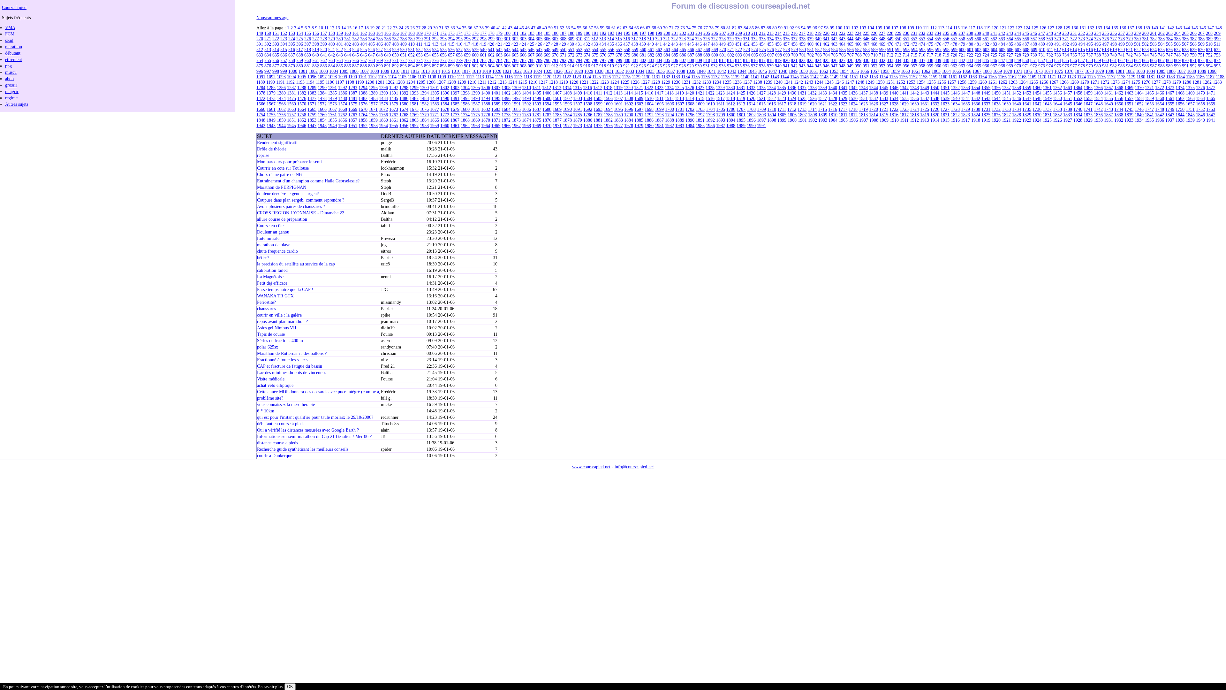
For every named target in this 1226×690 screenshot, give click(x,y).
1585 (454, 103)
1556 (1118, 98)
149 (259, 33)
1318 (607, 87)
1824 (975, 114)
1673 (393, 109)
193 (611, 33)
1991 (761, 125)
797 (603, 60)
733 (1057, 54)
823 (810, 60)
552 (579, 49)
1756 (281, 114)
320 (658, 38)
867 (1161, 60)
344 (850, 38)
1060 (905, 71)
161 (355, 33)
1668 (342, 109)
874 (1217, 60)
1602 (628, 103)
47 (533, 27)
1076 (1068, 71)
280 (339, 38)
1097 (322, 76)
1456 (1057, 93)
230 (906, 33)
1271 (1094, 82)
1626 (873, 103)
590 (882, 49)
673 (579, 54)
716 (922, 54)
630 (1201, 49)
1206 (431, 82)
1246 (839, 82)
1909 (884, 120)
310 (579, 38)
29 (430, 27)
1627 (883, 103)
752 (1209, 54)
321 (666, 38)
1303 (454, 87)
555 (603, 49)
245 (1025, 33)
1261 (992, 82)
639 (307, 54)
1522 (771, 98)
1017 (466, 71)
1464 (1139, 93)
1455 (1047, 93)
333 (762, 38)
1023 (527, 71)
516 (291, 49)
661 (483, 54)
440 (650, 44)
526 (371, 49)
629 (1193, 49)
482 (985, 44)
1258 (961, 82)
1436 (853, 93)
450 (730, 44)
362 (993, 38)
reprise (263, 155)
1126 (606, 76)
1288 (301, 87)
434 (602, 44)
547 (539, 49)
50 (550, 27)
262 (1161, 33)
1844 (1180, 114)
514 (275, 49)
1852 (301, 120)
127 (1051, 27)
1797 (700, 114)
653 (419, 54)
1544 (996, 98)
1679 (454, 109)
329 (730, 38)
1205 (420, 82)
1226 (635, 82)
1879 (577, 120)
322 (674, 38)
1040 (701, 71)
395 (291, 44)
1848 (260, 120)
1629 (904, 103)
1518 (730, 98)
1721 (883, 109)
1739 (1067, 109)
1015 (445, 71)
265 (1185, 33)
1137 (715, 76)
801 (635, 60)
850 (1025, 60)
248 (1049, 33)
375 (1097, 38)
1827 (1006, 114)
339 (810, 38)
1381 (291, 93)
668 (539, 54)
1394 (424, 93)
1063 (936, 71)
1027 (568, 71)
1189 (260, 82)
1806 (792, 114)
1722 (893, 109)
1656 (1180, 103)
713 (898, 54)
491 (1057, 44)
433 (594, 44)
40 (493, 27)
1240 (778, 82)
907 (515, 65)
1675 (414, 109)
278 (323, 38)
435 (610, 44)
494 (1081, 44)
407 (387, 44)
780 (467, 60)
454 (762, 44)
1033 (629, 71)
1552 (1077, 98)
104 (870, 27)
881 (307, 65)
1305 (475, 87)
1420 (689, 93)
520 (323, 49)
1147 (814, 76)
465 (850, 44)
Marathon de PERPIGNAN (281, 187)
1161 (953, 76)
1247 (849, 82)
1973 (577, 125)
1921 (1006, 120)
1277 (1156, 82)
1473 (271, 98)
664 (507, 54)
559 (635, 49)
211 (754, 33)
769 (379, 60)
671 (563, 54)
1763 (352, 114)
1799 (720, 114)
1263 (1013, 82)
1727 (945, 109)
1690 (567, 109)
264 (1177, 33)
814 (738, 60)
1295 (373, 87)
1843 (1169, 114)
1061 (915, 71)
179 (499, 33)
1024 (537, 71)
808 (690, 60)
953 (882, 65)
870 (1185, 60)
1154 (883, 76)
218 (810, 33)
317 (634, 38)
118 (979, 27)
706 (842, 54)
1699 (659, 109)
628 (1185, 49)
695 (754, 54)
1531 (863, 98)
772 (403, 60)
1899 (781, 120)
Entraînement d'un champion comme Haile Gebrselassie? (308, 180)
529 (395, 49)
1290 (322, 87)
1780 (526, 114)
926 (666, 65)
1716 (832, 109)
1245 (829, 82)
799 (619, 60)
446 (698, 44)
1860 (383, 120)
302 (515, 38)
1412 (607, 93)
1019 (486, 71)
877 (275, 65)
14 (343, 27)
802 (642, 60)
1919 (985, 120)
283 (363, 38)
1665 (311, 109)
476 (938, 44)
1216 (532, 82)
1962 (465, 125)
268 (1209, 33)
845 (985, 60)
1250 (880, 82)
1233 (706, 82)
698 (778, 54)
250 (1065, 33)
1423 (720, 93)
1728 (955, 109)
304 (531, 38)
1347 (904, 87)
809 (698, 60)
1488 (424, 98)
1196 (330, 82)
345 (858, 38)
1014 (435, 71)
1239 (767, 82)
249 (1057, 33)
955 (898, 65)
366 (1025, 38)
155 (307, 33)
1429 (781, 93)
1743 (1108, 109)
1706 (730, 109)
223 (850, 33)
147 (1210, 27)
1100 (352, 76)
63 (625, 27)
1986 (710, 125)
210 (746, 33)
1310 (526, 87)
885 (339, 65)
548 (547, 49)
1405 (536, 93)
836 (914, 60)
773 (411, 60)
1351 (945, 87)
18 (366, 27)
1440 (893, 93)
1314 (567, 87)
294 (451, 38)
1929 (1088, 120)
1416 (648, 93)
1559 (1149, 98)
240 (985, 33)
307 (555, 38)
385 (1177, 38)
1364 (1077, 87)
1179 (1131, 76)
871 (1193, 60)
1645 (1067, 103)
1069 (997, 71)
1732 (996, 109)
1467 (1169, 93)
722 (969, 54)
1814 (873, 114)
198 (650, 33)
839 (938, 60)
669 (547, 54)
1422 (710, 93)
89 (774, 27)
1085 (1160, 71)
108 (902, 27)
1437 (863, 93)
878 (283, 65)
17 (361, 27)
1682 (485, 109)
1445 (945, 93)
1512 (669, 98)
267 (1201, 33)
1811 (843, 114)
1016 (455, 71)
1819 (924, 114)
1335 (781, 87)
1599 (598, 103)
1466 (1159, 93)
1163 (972, 76)
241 (993, 33)
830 (866, 60)
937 (754, 65)
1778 (506, 114)
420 (491, 44)
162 (363, 33)
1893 (720, 120)
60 (608, 27)
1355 (985, 87)
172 (443, 33)
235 (945, 33)
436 (618, 44)
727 (1009, 54)
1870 (485, 120)
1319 (618, 87)
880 (299, 65)
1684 (506, 109)
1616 (771, 103)
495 (1089, 44)
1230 (675, 82)
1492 (465, 98)
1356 (996, 87)
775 (427, 60)
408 (395, 44)
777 (443, 60)
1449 (985, 93)
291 (427, 38)
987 (1153, 65)
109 (910, 27)
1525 (802, 98)
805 (666, 60)
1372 (1159, 87)
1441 (904, 93)
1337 (802, 87)
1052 (823, 71)
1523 (781, 98)
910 (539, 65)
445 (690, 44)
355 (938, 38)
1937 (1169, 120)
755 (267, 60)
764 (339, 60)
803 (650, 60)
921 (626, 65)
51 (556, 27)
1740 (1077, 109)
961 (945, 65)
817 (762, 60)
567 (698, 49)
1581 (414, 103)
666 (523, 54)
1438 (873, 93)
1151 (854, 76)
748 (1177, 54)
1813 (863, 114)
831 (874, 60)
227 (882, 33)
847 (1001, 60)
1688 (546, 109)
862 (1121, 60)
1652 (1139, 103)
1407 (557, 93)
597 (938, 49)
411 (419, 44)
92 (792, 27)
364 (1009, 38)
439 (642, 44)
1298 (403, 87)
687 (690, 54)
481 (977, 44)
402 (347, 44)
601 (970, 49)
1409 (577, 93)
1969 (536, 125)
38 (481, 27)
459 (802, 44)
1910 (894, 120)
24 (401, 27)
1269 (1074, 82)
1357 (1006, 87)
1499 (536, 98)
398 (315, 44)
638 (299, 54)
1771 (434, 114)
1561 (1169, 98)
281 (347, 38)
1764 (363, 114)
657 (451, 54)
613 (1065, 49)
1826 (996, 114)
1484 (383, 98)
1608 (689, 103)
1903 (822, 120)
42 (504, 27)
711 (882, 54)
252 (1081, 33)
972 (1033, 65)
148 (1218, 27)
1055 (854, 71)
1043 (731, 71)
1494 (485, 98)
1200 (369, 82)
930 (698, 65)
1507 (618, 98)
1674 (403, 109)
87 (763, 27)
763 (331, 60)
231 (914, 33)
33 (452, 27)
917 (594, 65)
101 (847, 27)
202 (682, 33)
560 (642, 49)
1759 (311, 114)
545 (523, 49)
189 (579, 33)
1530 (853, 98)
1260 (982, 82)
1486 (403, 98)
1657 (1190, 103)
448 (714, 44)
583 (826, 49)
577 (778, 49)
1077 (1079, 71)
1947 (311, 125)
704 (826, 54)
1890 (689, 120)
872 (1201, 60)
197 (642, 33)
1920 (996, 120)
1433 (822, 93)
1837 (1108, 114)
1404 (526, 93)
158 (331, 33)
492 (1065, 44)
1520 (750, 98)
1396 (444, 93)
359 (969, 38)
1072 (1028, 71)
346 (866, 38)
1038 (680, 71)
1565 (1210, 98)
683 (658, 54)
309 (571, 38)
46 (527, 27)
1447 (965, 93)
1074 (1048, 71)
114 (949, 27)
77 (705, 27)
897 (435, 65)
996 (259, 71)
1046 (762, 71)
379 (1129, 38)
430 (570, 44)
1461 (1108, 93)
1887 (659, 120)
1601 (618, 103)
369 (1049, 38)
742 (1129, 54)
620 (1121, 49)
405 (371, 44)
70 (665, 27)
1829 (1026, 114)
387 (1193, 38)
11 (326, 27)
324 (690, 38)
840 (945, 60)
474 (922, 44)
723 (977, 54)
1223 (604, 82)
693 (738, 54)
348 (882, 38)
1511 (659, 98)
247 (1041, 33)
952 (874, 65)
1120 (547, 76)
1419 (679, 93)
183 (531, 33)
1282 (1207, 82)
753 (1217, 54)
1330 (730, 87)
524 (355, 49)
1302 (444, 87)
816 (754, 60)
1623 (842, 103)
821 (794, 60)
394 (283, 44)
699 (786, 54)
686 (682, 54)
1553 (1088, 98)
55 (579, 27)
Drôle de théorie (271, 148)
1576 (363, 103)
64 (631, 27)
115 (956, 27)
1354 (975, 87)
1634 (955, 103)
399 (323, 44)
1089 (1201, 71)
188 (571, 33)
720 (953, 54)
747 (1169, 54)
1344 (873, 87)
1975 (598, 125)
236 (953, 33)
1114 (489, 76)
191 (595, 33)
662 (491, 54)
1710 (771, 109)
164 (379, 33)
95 (809, 27)
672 (571, 54)
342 (834, 38)
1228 (655, 82)
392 (267, 44)
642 (331, 54)
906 (507, 65)
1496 (506, 98)
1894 (730, 120)
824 (818, 60)
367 (1033, 38)
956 (906, 65)
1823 (965, 114)
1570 (301, 103)
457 (786, 44)
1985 (700, 125)
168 (411, 33)
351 (906, 38)
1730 (975, 109)
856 (1073, 60)
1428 (771, 93)
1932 (1118, 120)
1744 (1118, 109)
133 (1098, 27)
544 (515, 49)
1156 (903, 76)
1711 (781, 109)
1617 (781, 103)
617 (1097, 49)
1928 (1077, 120)
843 (969, 60)
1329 (720, 87)
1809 (822, 114)
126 (1043, 27)
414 (443, 44)
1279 (1176, 82)
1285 (271, 87)
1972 (567, 125)
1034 (639, 71)
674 (587, 54)
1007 (364, 71)
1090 (1211, 71)
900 (459, 65)
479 (961, 44)
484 (1001, 44)
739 (1105, 54)
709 (866, 54)
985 (1137, 65)
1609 (700, 103)
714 (906, 54)
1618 (791, 103)
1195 (320, 82)
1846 (1200, 114)
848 (1009, 60)
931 (706, 65)
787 (523, 60)
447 (706, 44)
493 (1073, 44)
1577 (373, 103)
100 (839, 27)
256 (1113, 33)
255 (1105, 33)
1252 (900, 82)
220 (826, 33)
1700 (669, 109)
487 (1025, 44)
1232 (696, 82)
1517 (720, 98)
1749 (1169, 109)
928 (682, 65)
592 (898, 49)
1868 (465, 120)
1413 (618, 93)
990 (1177, 65)
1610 (710, 103)
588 (866, 49)
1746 (1139, 109)
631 (1209, 49)
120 (995, 27)
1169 (1032, 76)
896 (427, 65)
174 (459, 33)
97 (820, 27)
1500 (546, 98)
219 (818, 33)
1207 (441, 82)
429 (562, 44)
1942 (260, 125)
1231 (686, 82)
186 (555, 33)
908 (523, 65)
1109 (441, 76)
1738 (1057, 109)
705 (834, 54)
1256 (941, 82)
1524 (791, 98)
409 (403, 44)
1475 (291, 98)
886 (347, 65)
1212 (492, 82)
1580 (403, 103)
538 (467, 49)
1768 (403, 114)
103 (862, 27)
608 (1026, 49)
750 (1193, 54)
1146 (804, 76)
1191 (280, 82)
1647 (1088, 103)
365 (1017, 38)
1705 (720, 109)
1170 (1042, 76)
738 (1097, 54)
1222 (594, 82)
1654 (1159, 103)
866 (1153, 60)
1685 (516, 109)
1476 (301, 98)
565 (682, 49)
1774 (465, 114)
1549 (1047, 98)
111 (926, 27)
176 (475, 33)
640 (315, 54)
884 (331, 65)
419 (483, 44)
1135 (695, 76)
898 (443, 65)
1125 (596, 76)
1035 (650, 71)
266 (1193, 33)
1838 (1118, 114)
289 (411, 38)
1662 (281, 109)
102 (854, 27)
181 (515, 33)
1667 (332, 109)
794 (579, 60)
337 (794, 38)
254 (1097, 33)
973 (1041, 65)
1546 (1016, 98)
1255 (931, 82)
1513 (679, 98)
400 (331, 44)
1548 (1037, 98)
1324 (669, 87)
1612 (730, 103)
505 (1169, 44)
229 (898, 33)
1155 (893, 76)
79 (717, 27)
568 (706, 49)
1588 (485, 103)
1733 (1006, 109)
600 (962, 49)
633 (259, 54)
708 (858, 54)
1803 (761, 114)
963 (961, 65)
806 (674, 60)
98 (826, 27)
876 (267, 65)
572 (738, 49)
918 (602, 65)
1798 (710, 114)
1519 (740, 98)
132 (1090, 27)
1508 (628, 98)
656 (443, 54)
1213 (502, 82)
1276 (1145, 82)
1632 (934, 103)
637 (291, 54)
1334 (771, 87)
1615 (761, 103)
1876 (546, 120)
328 (722, 38)
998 (275, 71)
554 (595, 49)
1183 (1170, 76)
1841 (1149, 114)
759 (299, 60)
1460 (1098, 93)
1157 (913, 76)
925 (658, 65)
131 (1082, 27)
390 (1217, 38)
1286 (281, 87)
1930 (1098, 120)
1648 (1098, 103)
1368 (1118, 87)
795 (587, 60)
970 (1017, 65)
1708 (751, 109)
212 (762, 33)
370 (1057, 38)
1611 (720, 103)
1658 (1200, 103)
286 (387, 38)
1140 (745, 76)
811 (714, 60)
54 (573, 27)
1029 (588, 71)
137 (1130, 27)
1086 (1171, 71)
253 (1089, 33)
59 (602, 27)
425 (530, 44)
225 (866, 33)
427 (546, 44)
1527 (822, 98)
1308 (506, 87)
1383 (311, 93)
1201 (379, 82)
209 (738, 33)
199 (658, 33)
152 (283, 33)
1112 (470, 76)
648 (379, 54)
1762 (342, 114)
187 (563, 33)
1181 (1151, 76)
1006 (354, 71)
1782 (546, 114)
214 (778, 33)
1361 (1047, 87)
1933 (1128, 120)
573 (746, 49)
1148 (824, 76)
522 (339, 49)
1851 (291, 120)
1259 (972, 82)
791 (555, 60)
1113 (480, 76)
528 (387, 49)
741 (1121, 54)
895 (419, 65)
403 (355, 44)
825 (826, 60)
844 (977, 60)
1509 (638, 98)
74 (688, 27)
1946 (301, 125)
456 (778, 44)
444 (682, 44)
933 (722, 65)
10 (321, 27)
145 (1194, 27)
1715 (822, 109)
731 (1041, 54)
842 (961, 60)
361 (985, 38)
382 (1153, 38)
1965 (495, 125)
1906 (853, 120)
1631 (924, 103)
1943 (271, 125)
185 (547, 33)
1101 (362, 76)
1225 (624, 82)
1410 (587, 93)
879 (291, 65)
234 (938, 33)
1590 (506, 103)
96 (815, 27)
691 (722, 54)
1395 (434, 93)
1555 (1108, 98)
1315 (577, 87)
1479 (332, 98)
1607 (679, 103)
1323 (659, 87)
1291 (332, 87)
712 (890, 54)
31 (441, 27)
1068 (987, 71)
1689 (557, 109)
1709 (761, 109)
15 (349, 27)
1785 (577, 114)
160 (347, 33)
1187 (1210, 76)
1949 (332, 125)
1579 (393, 103)
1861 (393, 120)
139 (1146, 27)
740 (1113, 54)
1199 (359, 82)
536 (451, 49)
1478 (322, 98)
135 (1114, 27)
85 (751, 27)
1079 (1099, 71)
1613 (740, 103)
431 (578, 44)
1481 (352, 98)
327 (714, 38)
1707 (741, 109)
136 (1122, 27)
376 (1105, 38)
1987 (720, 125)
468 (874, 44)
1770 (424, 114)
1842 (1159, 114)
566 (690, 49)
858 (1089, 60)
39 (487, 27)
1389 (373, 93)
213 (770, 33)
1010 (394, 71)
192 (603, 33)
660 (475, 54)
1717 (842, 109)
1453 (1026, 93)
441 (658, 44)
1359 (1026, 87)
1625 (863, 103)
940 (778, 65)
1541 (965, 98)
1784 (567, 114)
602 (978, 49)
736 (1081, 54)
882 (315, 65)
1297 (393, 87)
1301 (434, 87)
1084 (1150, 71)
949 (850, 65)
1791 (638, 114)
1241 (788, 82)
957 (914, 65)
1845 (1190, 114)
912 (554, 65)
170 (427, 33)
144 (1186, 27)
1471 (1210, 93)
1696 (628, 109)
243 (1009, 33)
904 (491, 65)
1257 (951, 82)
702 (810, 54)
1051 (813, 71)
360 (977, 38)
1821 (945, 114)
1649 (1108, 103)
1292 (342, 87)
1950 (342, 125)
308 (563, 38)
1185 (1190, 76)
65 (636, 27)
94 (803, 27)
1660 (260, 109)
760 (307, 60)
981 (1105, 65)
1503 (577, 98)
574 (754, 49)
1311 (536, 87)
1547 (1026, 98)
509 (1201, 44)
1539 (945, 98)
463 (834, 44)
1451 (1006, 93)
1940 (1200, 120)
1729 (965, 109)
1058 (885, 71)
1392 (403, 93)
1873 (516, 120)
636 (283, 54)
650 (395, 54)
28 (424, 27)
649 (387, 54)
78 (711, 27)
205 (706, 33)
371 (1065, 38)
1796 (689, 114)
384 (1169, 38)
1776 (485, 114)
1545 (1006, 98)
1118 (528, 76)
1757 (291, 114)
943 (802, 65)
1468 (1180, 93)
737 (1089, 54)
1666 (322, 109)
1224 (614, 82)
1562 (1180, 98)
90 (780, 27)
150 (267, 33)
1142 (765, 76)
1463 (1128, 93)
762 (323, 60)
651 (403, 54)
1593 (536, 103)
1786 (587, 114)
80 (723, 27)
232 (922, 33)
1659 (1210, 103)
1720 (873, 109)
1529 (842, 98)
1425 (740, 93)
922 (634, 65)
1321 (638, 87)
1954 (383, 125)
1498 (526, 98)
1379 (271, 93)
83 (740, 27)
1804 (771, 114)
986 (1145, 65)
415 (451, 44)
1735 (1026, 109)
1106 (412, 76)
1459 (1088, 93)
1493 (475, 98)
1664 (301, 109)
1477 (311, 98)
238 (969, 33)
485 (1009, 44)
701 (802, 54)
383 (1161, 38)
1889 (679, 120)
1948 (322, 125)
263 (1169, 33)
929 (690, 65)
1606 (669, 103)
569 (714, 49)
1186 (1200, 76)
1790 (628, 114)
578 (786, 49)
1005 (343, 71)
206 (714, 33)
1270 (1084, 82)
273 (283, 38)
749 (1185, 54)
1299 (414, 87)
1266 (1043, 82)
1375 (1190, 87)
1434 (832, 93)
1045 (752, 71)
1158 (923, 76)
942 (794, 65)
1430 (791, 93)
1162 (962, 76)
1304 (465, 87)
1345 (883, 87)
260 (1145, 33)
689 (706, 54)
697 (770, 54)
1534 (893, 98)
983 (1121, 65)
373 (1081, 38)
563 (666, 49)
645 (355, 54)
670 (555, 54)
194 (619, 33)
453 (754, 44)
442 (666, 44)
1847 (1210, 114)
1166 (1002, 76)
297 (475, 38)
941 (786, 65)
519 (315, 49)
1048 (782, 71)
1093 (281, 76)
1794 (669, 114)
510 (1209, 44)
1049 (793, 71)
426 (538, 44)
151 (275, 33)
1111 (461, 76)
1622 (832, 103)
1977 (618, 125)
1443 (924, 93)
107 (894, 27)
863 (1129, 60)
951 (866, 65)
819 (778, 60)
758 (291, 60)
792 (563, 60)
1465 (1149, 93)
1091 (260, 76)
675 (595, 54)
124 (1027, 27)
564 (674, 49)
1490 (444, 98)
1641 (1026, 103)
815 (746, 60)
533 (427, 49)
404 (363, 44)
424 (522, 44)
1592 (526, 103)
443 (674, 44)
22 (389, 27)
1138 (725, 76)
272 (275, 38)
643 (339, 54)
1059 (895, 71)
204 (698, 33)
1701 (679, 109)
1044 (742, 71)
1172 (1061, 76)
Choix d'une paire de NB (279, 174)
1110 (451, 76)
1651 (1128, 103)
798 (611, 60)
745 (1153, 54)
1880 (587, 120)
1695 (618, 109)
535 (443, 49)
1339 (822, 87)
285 (379, 38)
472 (906, 44)
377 (1113, 38)
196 (635, 33)
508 (1193, 44)
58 (596, 27)
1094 (291, 76)
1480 (342, 98)
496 (1097, 44)
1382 (301, 93)
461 (818, 44)
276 (307, 38)
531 (411, 49)
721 (961, 54)
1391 (393, 93)
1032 (619, 71)
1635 (965, 103)
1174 (1081, 76)
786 (515, 60)
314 (610, 38)
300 (499, 38)
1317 (597, 87)
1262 (1002, 82)
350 (898, 38)
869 (1177, 60)
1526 (812, 98)
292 (435, 38)
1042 (721, 71)
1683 (495, 109)
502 (1145, 44)
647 (371, 54)
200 (666, 33)
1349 (924, 87)
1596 (567, 103)
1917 (965, 120)
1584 (444, 103)
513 (267, 49)
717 (930, 54)
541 (491, 49)
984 (1129, 65)
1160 (943, 76)
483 (993, 44)
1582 (424, 103)
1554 (1098, 98)
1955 (393, 125)
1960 (444, 125)
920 (618, 65)
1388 (363, 93)
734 (1065, 54)
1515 (699, 98)
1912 (914, 120)
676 (603, 54)
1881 (598, 120)
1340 (832, 87)
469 (882, 44)
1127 (616, 76)
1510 (649, 98)
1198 (349, 82)
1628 (893, 103)
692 (730, 54)
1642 (1037, 103)
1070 (1007, 71)
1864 (424, 120)
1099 (342, 76)
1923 (1026, 120)
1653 (1149, 103)
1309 (516, 87)
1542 (975, 98)
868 (1169, 60)
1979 (638, 125)
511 (1217, 44)
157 (323, 33)
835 (906, 60)
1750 (1180, 109)
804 (658, 60)
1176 (1101, 76)
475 (930, 44)
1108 (432, 76)
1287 (291, 87)
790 (547, 60)
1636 (975, 103)
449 (722, 44)
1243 (808, 82)
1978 (628, 125)
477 (945, 44)
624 (1153, 49)
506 (1177, 44)
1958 (424, 125)
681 (642, 54)
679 (627, 54)
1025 (547, 71)
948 (842, 65)
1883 (618, 120)
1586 (465, 103)
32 (447, 27)
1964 (485, 125)
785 (507, 60)
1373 (1169, 87)
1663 (291, 109)
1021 (507, 71)
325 (698, 38)
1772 (444, 114)
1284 (260, 87)
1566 (260, 103)
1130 (646, 76)
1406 (546, 93)
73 (682, 27)
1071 (1017, 71)
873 (1209, 60)
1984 (689, 125)
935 (738, 65)
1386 (342, 93)
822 (802, 60)
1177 (1111, 76)
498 (1113, 44)
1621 (822, 103)
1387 (352, 93)
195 (627, 33)
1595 (557, 103)
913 (562, 65)
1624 (853, 103)
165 (387, 33)
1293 (352, 87)
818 (770, 60)
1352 (955, 87)
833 (890, 60)
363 (1001, 38)
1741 (1088, 109)
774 (419, 60)
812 (722, 60)
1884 (628, 120)
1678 (444, 109)
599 (954, 49)
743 (1137, 54)
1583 (434, 103)
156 (315, 33)
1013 (425, 71)
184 (539, 33)
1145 (794, 76)
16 (355, 27)
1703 (700, 109)
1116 (508, 76)
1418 (669, 93)
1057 (874, 71)
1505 (598, 98)
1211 (482, 82)
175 (467, 33)
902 (475, 65)
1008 (374, 71)
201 (674, 33)
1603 (638, 103)
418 (475, 44)
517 (299, 49)
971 (1025, 65)
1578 (383, 103)
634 (267, 54)
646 (363, 54)
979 (1089, 65)
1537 (924, 98)
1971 (557, 125)
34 (458, 27)
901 (467, 65)
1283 (1217, 82)
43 (510, 27)
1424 (730, 93)
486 (1017, 44)
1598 (587, 103)
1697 (638, 109)
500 (1129, 44)
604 (994, 49)
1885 (638, 120)
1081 (1120, 71)
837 (922, 60)
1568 (281, 103)
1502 (567, 98)
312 (594, 38)
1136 (705, 76)
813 (730, 60)
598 (946, 49)
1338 (812, 87)
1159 (933, 76)
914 (570, 65)
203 (690, 33)
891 (387, 65)
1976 (608, 125)
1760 (322, 114)
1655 (1169, 103)
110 (918, 27)
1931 (1108, 120)
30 (435, 27)
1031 (609, 71)
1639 (1006, 103)
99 (832, 27)
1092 (271, 76)
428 (554, 44)
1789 (618, 114)
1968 (526, 125)
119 (987, 27)
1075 (1058, 71)
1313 (556, 87)
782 (483, 60)
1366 (1098, 87)
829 (858, 60)
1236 (737, 82)
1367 (1108, 87)
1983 (679, 125)
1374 (1180, 87)
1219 (563, 82)
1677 (434, 109)
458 (794, 44)
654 (427, 54)
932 (714, 65)
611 (1050, 49)
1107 (422, 76)
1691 (577, 109)
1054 (844, 71)
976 (1065, 65)
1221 (583, 82)
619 (1113, 49)
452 (746, 44)
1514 (689, 98)
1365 (1088, 87)
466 (858, 44)
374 (1089, 38)
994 (1209, 65)
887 (355, 65)
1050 (803, 71)
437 (626, 44)
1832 (1057, 114)
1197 (340, 82)
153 (291, 33)
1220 (573, 82)
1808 (812, 114)
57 (590, 27)
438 (634, 44)
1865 (434, 120)
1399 (475, 93)
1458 (1077, 93)
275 (299, 38)
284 (371, 38)
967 (993, 65)
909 (531, 65)
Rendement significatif (277, 142)
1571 (311, 103)
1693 (598, 109)
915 (578, 65)
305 (539, 38)
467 (866, 44)
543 (507, 49)
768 (371, 60)
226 (874, 33)
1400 (485, 93)
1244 (818, 82)
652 (411, 54)
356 (945, 38)
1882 (608, 120)
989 (1169, 65)
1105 (402, 76)
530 (403, 49)
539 (475, 49)
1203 (400, 82)
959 (930, 65)
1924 (1037, 120)
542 (499, 49)
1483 (373, 98)
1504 (587, 98)
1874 (526, 120)
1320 (628, 87)
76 (700, 27)
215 (786, 33)
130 (1074, 27)
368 (1041, 38)
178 (491, 33)
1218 (553, 82)
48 (539, 27)
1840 (1139, 114)
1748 (1159, 109)
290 (419, 38)
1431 (802, 93)
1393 (414, 93)
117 (972, 27)
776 (435, 60)
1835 (1088, 114)
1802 (751, 114)
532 (419, 49)
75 (694, 27)
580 (802, 49)
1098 (332, 76)
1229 (665, 82)
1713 (802, 109)
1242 (798, 82)
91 (786, 27)
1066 (966, 71)
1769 (414, 114)
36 (470, 27)
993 (1201, 65)
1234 (716, 82)
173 (451, 33)
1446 (955, 93)
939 (770, 65)
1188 (1220, 76)
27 (418, 27)
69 (659, 27)
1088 (1191, 71)
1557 (1128, 98)
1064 (946, 71)
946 (826, 65)
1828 (1016, 114)
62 (619, 27)
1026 (558, 71)
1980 (649, 125)
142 (1170, 27)
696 (762, 54)
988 (1161, 65)
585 (842, 49)
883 (323, 65)
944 (810, 65)
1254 (921, 82)
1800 (730, 114)
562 (658, 49)
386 (1185, 38)
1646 (1077, 103)
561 (650, 49)
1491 (454, 98)
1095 (301, 76)
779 (459, 60)
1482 (363, 98)
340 (818, 38)
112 (933, 27)
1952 (363, 125)
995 (1217, 65)
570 (722, 49)
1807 (802, 114)
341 (826, 38)
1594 (546, 103)
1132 (666, 76)
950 (858, 65)
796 (595, 60)
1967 (516, 125)
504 (1161, 44)
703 (818, 54)
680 (635, 54)
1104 (392, 76)
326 (706, 38)
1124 (586, 76)
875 (259, 65)
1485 (393, 98)
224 (858, 33)
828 (850, 60)
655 (435, 54)
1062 (925, 71)
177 (483, 33)
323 (682, 38)
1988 (730, 125)
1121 (557, 76)
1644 (1057, 103)
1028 (578, 71)
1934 (1139, 120)
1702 (689, 109)
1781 (536, 114)
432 (586, 44)
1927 (1067, 120)
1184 (1180, 76)
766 (355, 60)
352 (914, 38)
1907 (863, 120)
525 (363, 49)
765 (347, 60)
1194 (310, 82)
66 (642, 27)
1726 (934, 109)
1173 (1071, 76)
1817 (904, 114)
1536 (914, 98)
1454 (1037, 93)
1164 (982, 76)
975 (1057, 65)
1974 (587, 125)
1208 (451, 82)
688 (698, 54)
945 (818, 65)
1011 (405, 71)
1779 (516, 114)
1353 (965, 87)
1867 (454, 120)
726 (1001, 54)
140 (1154, 27)
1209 (461, 82)
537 (459, 49)
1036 (660, 71)
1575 (352, 103)
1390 (383, 93)
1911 (904, 120)
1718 (853, 109)
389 (1209, 38)
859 (1097, 60)
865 (1145, 60)
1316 (587, 87)
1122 (567, 76)
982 (1113, 65)
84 (746, 27)
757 (283, 60)
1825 (985, 114)
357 (953, 38)
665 (515, 54)
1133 (675, 76)
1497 (516, 98)
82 (734, 27)
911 (547, 65)
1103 (382, 76)
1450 (996, 93)
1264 (1023, 82)
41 (498, 27)
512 (259, 49)
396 (299, 44)
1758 (301, 114)
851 (1033, 60)
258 (1129, 33)
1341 (842, 87)
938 (762, 65)
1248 (859, 82)
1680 (465, 109)
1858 (363, 120)
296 (467, 38)
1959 (434, 125)
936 (746, 65)
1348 (914, 87)
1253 (910, 82)
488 (1033, 44)
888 (363, 65)
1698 (649, 109)
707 (850, 54)
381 (1145, 38)
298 (483, 38)
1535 (904, 98)
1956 (403, 125)
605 (1002, 49)
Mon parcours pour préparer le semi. (290, 161)
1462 (1118, 93)
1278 (1166, 82)
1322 (648, 87)
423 (514, 44)
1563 (1190, 98)
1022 (517, 71)
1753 (1210, 109)
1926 (1057, 120)
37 (475, 27)
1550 (1057, 98)
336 (786, 38)
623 (1145, 49)
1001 (303, 71)
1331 (740, 87)
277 (315, 38)
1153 (873, 76)
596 (930, 49)
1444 (934, 93)
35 (464, 27)
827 (842, 60)
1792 (649, 114)
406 (379, 44)
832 (882, 60)
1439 (883, 93)
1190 (270, 82)
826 (834, 60)
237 (961, 33)
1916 (955, 120)
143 (1178, 27)
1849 (271, 120)
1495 (495, 98)
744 (1145, 54)
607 (1018, 49)
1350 (934, 87)
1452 (1016, 93)
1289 (311, 87)
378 (1121, 38)
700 (794, 54)
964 (969, 65)
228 (890, 33)
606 (1010, 49)
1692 (587, 109)
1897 (761, 120)
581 (810, 49)
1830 (1037, 114)
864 (1137, 60)
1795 (679, 114)
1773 (454, 114)
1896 (751, 120)
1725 (924, 109)
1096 (311, 76)
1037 (670, 71)
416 (459, 44)
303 (523, 38)
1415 (638, 93)
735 (1073, 54)
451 (738, 44)
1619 (802, 103)
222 (842, 33)
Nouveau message (272, 17)
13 (338, 27)
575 (762, 49)
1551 (1067, 98)
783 (491, 60)
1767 (393, 114)
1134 (685, 76)
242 (1001, 33)
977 (1073, 65)
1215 (522, 82)
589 (874, 49)
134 (1106, 27)
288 (403, 38)
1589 (495, 103)
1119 (537, 76)
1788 (608, 114)
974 (1049, 65)
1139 (735, 76)
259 (1137, 33)
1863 (414, 120)
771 (395, 60)
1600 (608, 103)
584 (834, 49)
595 (922, 49)
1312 (546, 87)
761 (315, 60)
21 (384, 27)
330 (738, 38)
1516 (710, 98)
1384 (322, 93)
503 (1153, 44)
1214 (512, 82)
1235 (727, 82)
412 (427, 44)
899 (451, 65)
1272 (1105, 82)
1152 (863, 76)
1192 (290, 82)
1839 (1128, 114)
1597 (577, 103)
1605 (659, 103)
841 (953, 60)
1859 (373, 120)
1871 (495, 120)
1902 (812, 120)
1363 (1067, 87)
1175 (1091, 76)
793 (571, 60)
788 (531, 60)
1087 (1181, 71)
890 (379, 65)
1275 (1135, 82)
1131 (656, 76)
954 (890, 65)
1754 (260, 114)
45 (521, 27)
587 (858, 49)
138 (1138, 27)
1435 (842, 93)
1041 (711, 71)
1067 (976, 71)
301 (507, 38)
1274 (1125, 82)
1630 (914, 103)
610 (1042, 49)
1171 (1052, 76)
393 (275, 44)
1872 (506, 120)
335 (778, 38)
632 (1217, 49)
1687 (536, 109)
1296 (383, 87)
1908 (873, 120)
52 (562, 27)
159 (339, 33)
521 (331, 49)
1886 (649, 120)
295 (459, 38)
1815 (883, 114)
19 (372, 27)
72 (677, 27)
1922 (1016, 120)
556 (611, 49)
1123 (576, 76)
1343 (863, 87)
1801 (741, 114)
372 (1073, 38)
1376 (1200, 87)
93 (797, 27)
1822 (955, 114)
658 (459, 54)
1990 (751, 125)
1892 (710, 120)
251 (1073, 33)
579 (794, 49)
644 (347, 54)
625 (1161, 49)
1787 (598, 114)
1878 (567, 120)
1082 (1130, 71)
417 (467, 44)
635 (275, 54)
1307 (495, 87)
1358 (1016, 87)
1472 (260, 98)
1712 (791, 109)
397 (307, 44)
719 (945, 54)
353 (922, 38)
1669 (352, 109)
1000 (292, 71)
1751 (1190, 109)
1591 (516, 103)
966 (985, 65)
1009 (384, 71)
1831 (1047, 114)
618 (1105, 49)
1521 (761, 98)
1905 (843, 120)
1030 (598, 71)
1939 (1190, 120)
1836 (1098, 114)
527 (379, 49)
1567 (271, 103)
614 (1073, 49)
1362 (1057, 87)
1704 (710, 109)
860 (1105, 60)
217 (802, 33)
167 (403, 33)
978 (1081, 65)
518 (307, 49)
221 (834, 33)
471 (898, 44)
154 (299, 33)
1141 (755, 76)
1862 (403, 120)
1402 (506, 93)
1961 (454, 125)
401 (339, 44)
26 (412, 27)
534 (435, 49)
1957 (414, 125)
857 (1081, 60)
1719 (863, 109)
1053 (833, 71)
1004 (333, 71)
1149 (834, 76)
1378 (260, 93)
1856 (342, 120)
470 (890, 44)
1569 (291, 103)
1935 (1149, 120)
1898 (771, 120)
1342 (853, 87)
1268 (1064, 82)
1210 (471, 82)
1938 (1180, 120)
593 (906, 49)
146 (1202, 27)
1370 (1139, 87)
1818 (914, 114)
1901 (802, 120)
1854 (322, 120)
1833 (1067, 114)
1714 (812, 109)
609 (1034, 49)
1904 (833, 120)
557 (619, 49)
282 (355, 38)
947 (834, 65)
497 (1105, 44)
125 (1035, 27)
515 (283, 49)
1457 (1067, 93)
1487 (414, 98)
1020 (496, 71)
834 (898, 60)
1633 (945, 103)
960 (938, 65)
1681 (475, 109)
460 (810, 44)
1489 (434, 98)
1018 (476, 71)
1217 (543, 82)
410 (411, 44)
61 (613, 27)
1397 (454, 93)
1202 (390, 82)
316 (626, 38)
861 (1113, 60)
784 (499, 60)
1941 (1210, 120)
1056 (864, 71)
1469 (1190, 93)
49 (544, 27)
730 (1033, 54)
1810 (833, 114)
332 (754, 38)
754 (259, 60)
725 (993, 54)
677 (611, 54)
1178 (1121, 76)
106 (886, 27)
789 (539, 60)
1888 (669, 120)
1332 (750, 87)
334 (770, 38)
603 (986, 49)
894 (411, 65)
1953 (373, 125)
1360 (1037, 87)
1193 (300, 82)
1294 (363, 87)
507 (1185, 44)
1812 (853, 114)
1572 (322, 103)
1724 (914, 109)
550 (563, 49)
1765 (373, 114)
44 (516, 27)
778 (451, 60)
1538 (934, 98)
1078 (1089, 71)
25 (407, 27)
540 (483, 49)
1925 (1047, 120)
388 (1201, 38)
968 (1001, 65)
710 (874, 54)
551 (571, 49)
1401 (495, 93)
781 (475, 60)
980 (1097, 65)
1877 (557, 120)
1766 (383, 114)
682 (650, 54)
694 (746, 54)
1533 (883, 98)
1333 (761, 87)
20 (378, 27)
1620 (812, 103)
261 (1153, 33)
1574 (342, 103)
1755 (271, 114)
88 (769, 27)
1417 (659, 93)
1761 (332, 114)
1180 (1141, 76)
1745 (1128, 109)
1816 (893, 114)
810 (706, 60)
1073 (1038, 71)
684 (666, 54)
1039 (690, 71)
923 (642, 65)
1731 (985, 109)
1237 (747, 82)
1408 (567, 93)
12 (332, 27)
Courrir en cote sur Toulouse (283, 168)
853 (1049, 60)
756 (275, 60)
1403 (516, 93)
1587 (475, 103)
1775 (475, 114)
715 (914, 54)
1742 (1098, 109)
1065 (956, 71)
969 (1009, 65)
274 (291, 38)
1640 (1016, 103)
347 (874, 38)
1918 (975, 120)
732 (1049, 54)
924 (650, 65)
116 (964, 27)
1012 (415, 71)
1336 (791, 87)
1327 (699, 87)
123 (1019, 27)
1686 (526, 109)
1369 (1128, 87)
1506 (608, 98)
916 (586, 65)
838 (930, 60)
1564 (1200, 98)
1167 (1012, 76)
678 (619, 54)
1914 (934, 120)
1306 (485, 87)
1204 (410, 82)
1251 (890, 82)
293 (443, 38)
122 (1011, 27)
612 (1057, 49)
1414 (628, 93)
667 (531, 54)
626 (1169, 49)
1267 (1053, 82)
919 (610, 65)
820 (786, 60)
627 (1177, 49)
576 (770, 49)
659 (467, 54)
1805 (781, 114)
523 (347, 49)
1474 (281, 98)
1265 (1033, 82)
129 (1066, 27)
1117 (518, 76)
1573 (332, 103)
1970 (546, 125)
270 (259, 38)
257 (1121, 33)
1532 (873, 98)
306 (547, 38)
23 (395, 27)
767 (363, 60)
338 (802, 38)
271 (267, 38)
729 (1025, 54)
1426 (750, 93)
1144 (784, 76)
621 (1129, 49)
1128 (626, 76)
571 (730, 49)
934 (730, 65)
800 (627, 60)
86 (757, 27)
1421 (699, 93)
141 (1162, 27)
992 (1193, 65)
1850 (281, 120)
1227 (645, 82)
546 (531, 49)
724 (985, 54)
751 (1201, 54)
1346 (893, 87)
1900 (792, 120)
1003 (323, 71)
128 (1059, 27)
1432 (812, 93)
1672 (383, 109)
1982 (669, 125)
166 (395, 33)
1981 (659, 125)
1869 (475, 120)
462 (826, 44)
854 (1057, 60)
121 (1003, 27)
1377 (1210, 87)
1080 (1109, 71)
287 (395, 38)
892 (395, 65)
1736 (1037, 109)
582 (818, 49)
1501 (557, 98)
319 (650, 38)
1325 (679, 87)
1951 (352, 125)
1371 (1149, 87)
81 (728, 27)
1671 (373, 109)
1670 (363, 109)
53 (567, 27)
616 (1089, 49)
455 (770, 44)
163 (371, 33)
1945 (291, 125)
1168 (1022, 76)
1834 (1077, 114)
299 (491, 38)
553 (587, 49)
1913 (924, 120)
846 (993, 60)
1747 (1149, 109)
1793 (659, 114)
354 (930, 38)
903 (483, 65)
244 (1017, 33)
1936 (1159, 120)
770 (387, 60)
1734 (1016, 109)
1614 (750, 103)
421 (499, 44)
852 (1041, 60)
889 (371, 65)
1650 (1118, 103)
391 (259, 44)
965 (977, 65)
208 (730, 33)
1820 (934, 114)
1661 (271, 109)
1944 (281, 125)
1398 (465, 93)
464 (842, 44)
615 (1081, 49)
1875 (536, 120)
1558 (1139, 98)
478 (953, 44)
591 (890, 49)
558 (627, 49)
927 (674, 65)
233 (930, 33)
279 (331, 38)
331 (746, 38)
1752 (1200, 109)
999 (283, 71)
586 (850, 49)
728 (1017, 54)
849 (1017, 60)
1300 (424, 87)
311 (587, 38)
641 (323, 54)
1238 (757, 82)
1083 (1140, 71)
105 (878, 27)
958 (922, 65)
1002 (313, 71)
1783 (557, 114)
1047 (772, 71)
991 (1185, 65)
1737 (1047, 109)
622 (1137, 49)
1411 (598, 93)
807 (682, 60)
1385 (332, 93)
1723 (904, 109)
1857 (352, 120)
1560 (1159, 98)
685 (674, 54)
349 (890, 38)
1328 (710, 87)
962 (953, 65)
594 (914, 49)
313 (602, 38)
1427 (761, 93)
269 (1217, 33)
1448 (975, 93)
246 (1033, 33)
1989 (741, 125)
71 (671, 27)
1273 (1115, 82)
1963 (475, 125)
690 (714, 54)
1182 (1160, 76)
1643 (1047, 103)
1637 (985, 103)
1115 (499, 76)
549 (555, 49)
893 (403, 65)
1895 (741, 120)
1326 (689, 87)
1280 (1186, 82)
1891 (700, 120)
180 (507, 33)
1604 (649, 103)
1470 (1200, 93)
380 (1137, 38)
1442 (914, 93)
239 (977, 33)
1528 (832, 98)
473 (914, 44)
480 (969, 44)
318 (642, 38)
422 (506, 44)
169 (419, 33)
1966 (506, 125)
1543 (985, 98)
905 (499, 65)
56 (585, 27)
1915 (945, 120)
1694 (608, 109)
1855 (332, 120)
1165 (992, 76)
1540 (955, 98)
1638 (996, 103)
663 (499, 54)
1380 (281, 93)
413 (435, 44)
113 (941, 27)
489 (1041, 44)
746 (1161, 54)
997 (267, 71)
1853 (311, 120)
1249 (870, 82)
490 (1049, 44)
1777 (495, 114)
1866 (444, 120)
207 (722, 33)
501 (1137, 44)
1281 (1196, 82)
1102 (372, 76)
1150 (844, 76)
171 (435, 33)
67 (648, 27)
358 (961, 38)
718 (938, 54)
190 (587, 33)
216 (794, 33)
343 (842, 38)
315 (618, 38)
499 (1121, 44)
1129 (636, 76)
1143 (774, 76)
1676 (424, 109)
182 (523, 33)
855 (1065, 60)
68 (654, 27)
